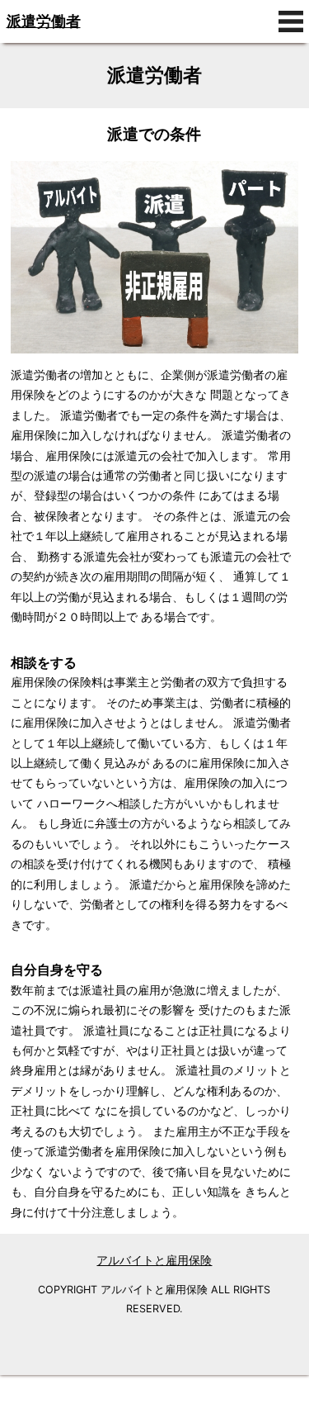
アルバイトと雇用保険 (154, 1260)
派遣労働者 (44, 21)
